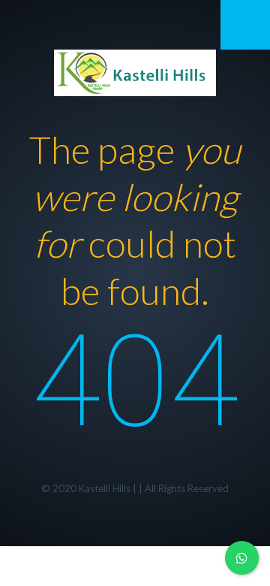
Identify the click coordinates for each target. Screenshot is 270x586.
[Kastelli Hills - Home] (135, 70)
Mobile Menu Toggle (245, 25)
